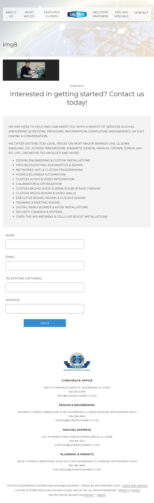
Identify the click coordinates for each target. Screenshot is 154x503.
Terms (101, 494)
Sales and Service (135, 485)
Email (10, 257)
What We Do (29, 14)
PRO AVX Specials (121, 14)
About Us (11, 14)
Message (13, 300)
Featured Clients (52, 14)
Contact (141, 12)
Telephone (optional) (24, 278)
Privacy (124, 490)
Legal (136, 490)
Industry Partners (100, 14)
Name (10, 235)
